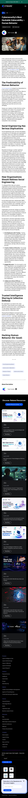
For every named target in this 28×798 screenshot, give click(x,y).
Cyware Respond (6, 668)
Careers (4, 739)
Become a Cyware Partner (7, 711)
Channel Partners (6, 701)
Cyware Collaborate (6, 663)
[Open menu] (25, 6)
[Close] (23, 781)
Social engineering (6, 88)
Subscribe (7, 790)
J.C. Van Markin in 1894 (13, 69)
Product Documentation (7, 728)
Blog (3, 716)
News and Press (5, 742)
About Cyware (5, 734)
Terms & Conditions (13, 795)
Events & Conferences (7, 724)
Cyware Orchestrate (6, 665)
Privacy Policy (4, 795)
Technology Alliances (6, 703)
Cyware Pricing (5, 737)
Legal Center (5, 744)
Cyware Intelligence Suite (7, 658)
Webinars (4, 726)
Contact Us (4, 746)
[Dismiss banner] (22, 2)
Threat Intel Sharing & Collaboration (10, 694)
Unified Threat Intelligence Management (11, 689)
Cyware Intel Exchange (7, 660)
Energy (3, 681)
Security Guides (5, 719)
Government (5, 678)
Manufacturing (5, 683)
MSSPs (3, 706)
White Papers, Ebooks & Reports (9, 721)
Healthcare (4, 676)
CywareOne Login (6, 708)
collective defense (6, 316)
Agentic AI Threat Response (8, 692)
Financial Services (6, 674)
